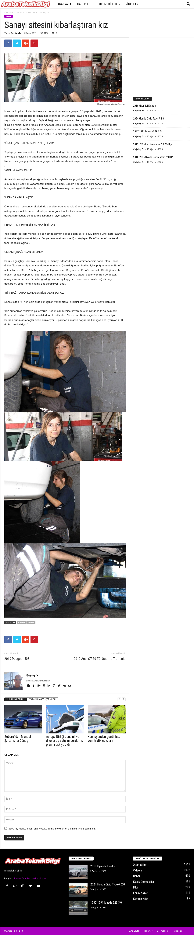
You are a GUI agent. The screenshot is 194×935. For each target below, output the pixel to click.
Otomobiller (108, 4)
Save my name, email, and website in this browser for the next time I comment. (52, 828)
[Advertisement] (161, 65)
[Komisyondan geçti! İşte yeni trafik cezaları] (107, 719)
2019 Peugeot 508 (16, 659)
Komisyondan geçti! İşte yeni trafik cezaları (104, 739)
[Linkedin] (49, 686)
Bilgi (135, 887)
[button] (188, 4)
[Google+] (39, 686)
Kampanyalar (140, 899)
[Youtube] (69, 686)
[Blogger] (28, 686)
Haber (19, 12)
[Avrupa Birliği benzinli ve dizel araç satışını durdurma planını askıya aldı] (65, 719)
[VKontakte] (64, 686)
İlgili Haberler (15, 699)
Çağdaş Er (16, 33)
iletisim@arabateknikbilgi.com (30, 878)
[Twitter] (59, 686)
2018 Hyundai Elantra (144, 105)
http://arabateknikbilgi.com (38, 681)
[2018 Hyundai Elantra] (78, 872)
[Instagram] (44, 686)
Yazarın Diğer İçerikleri (42, 699)
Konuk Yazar (140, 893)
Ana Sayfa (64, 4)
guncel (21, 622)
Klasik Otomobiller (143, 882)
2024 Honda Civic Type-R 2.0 (148, 118)
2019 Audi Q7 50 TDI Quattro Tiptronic (99, 659)
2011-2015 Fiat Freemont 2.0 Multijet (153, 144)
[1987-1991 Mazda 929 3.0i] (78, 908)
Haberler (83, 4)
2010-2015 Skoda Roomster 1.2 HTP (153, 157)
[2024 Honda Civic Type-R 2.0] (78, 890)
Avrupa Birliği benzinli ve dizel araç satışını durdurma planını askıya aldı (65, 740)
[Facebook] (34, 686)
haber (31, 622)
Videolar (132, 4)
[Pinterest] (54, 686)
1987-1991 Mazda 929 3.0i (147, 131)
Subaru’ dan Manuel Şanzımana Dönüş (17, 739)
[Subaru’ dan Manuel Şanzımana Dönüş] (23, 719)
